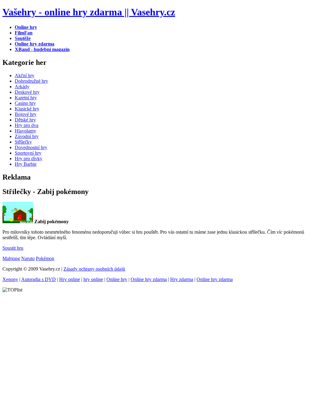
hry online (93, 279)
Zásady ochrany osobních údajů (94, 268)
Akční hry (24, 75)
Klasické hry (27, 108)
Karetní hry (26, 97)
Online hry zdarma (149, 279)
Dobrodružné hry (31, 81)
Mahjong (11, 258)
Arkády (22, 86)
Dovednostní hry (31, 147)
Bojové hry (25, 114)
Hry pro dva (26, 125)
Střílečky (23, 142)
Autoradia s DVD (38, 279)
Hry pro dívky (28, 158)
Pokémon (45, 258)
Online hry (116, 279)
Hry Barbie (25, 164)
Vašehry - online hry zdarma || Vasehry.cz (88, 12)
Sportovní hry (28, 153)
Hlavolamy (25, 130)
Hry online (69, 279)
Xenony (10, 279)
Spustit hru (12, 248)
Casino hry (25, 103)
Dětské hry (25, 119)
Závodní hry (27, 136)
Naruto (28, 258)
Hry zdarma (181, 279)
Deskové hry (27, 92)
